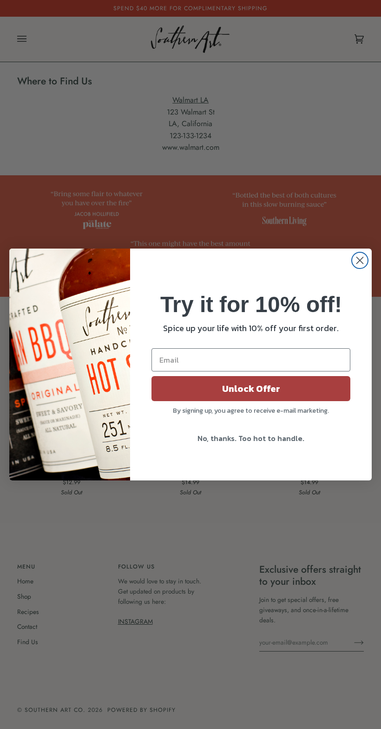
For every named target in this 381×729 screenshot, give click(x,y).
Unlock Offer (251, 389)
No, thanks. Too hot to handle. (250, 438)
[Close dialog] (360, 260)
